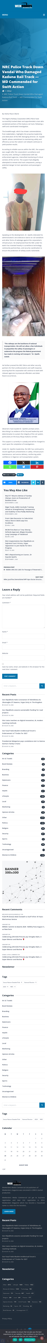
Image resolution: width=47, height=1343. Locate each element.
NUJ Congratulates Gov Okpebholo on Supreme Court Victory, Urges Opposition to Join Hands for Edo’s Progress (19, 544)
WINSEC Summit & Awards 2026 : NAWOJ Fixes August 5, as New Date (23, 928)
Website (5, 653)
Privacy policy (29, 1340)
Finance (5, 785)
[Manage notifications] (42, 1338)
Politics (5, 823)
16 (42, 1147)
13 (23, 1147)
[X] (23, 463)
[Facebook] (10, 463)
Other (9, 91)
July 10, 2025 (10, 550)
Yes (15, 1340)
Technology (6, 844)
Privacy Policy (7, 1319)
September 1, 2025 (12, 559)
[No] (44, 1336)
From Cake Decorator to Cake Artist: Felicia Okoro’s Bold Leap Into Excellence (19, 520)
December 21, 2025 (12, 502)
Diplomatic (6, 780)
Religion (5, 828)
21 (29, 1151)
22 (35, 1151)
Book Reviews (7, 764)
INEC (12, 987)
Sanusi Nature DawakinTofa (12, 982)
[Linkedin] (37, 463)
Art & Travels (7, 759)
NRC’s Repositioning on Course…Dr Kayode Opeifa (18, 556)
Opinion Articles (8, 812)
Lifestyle (5, 796)
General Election (30, 982)
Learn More (8, 1211)
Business (5, 775)
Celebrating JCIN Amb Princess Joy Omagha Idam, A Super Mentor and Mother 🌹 (21, 938)
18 (11, 1151)
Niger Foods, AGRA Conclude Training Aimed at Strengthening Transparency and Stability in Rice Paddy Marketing (20, 509)
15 (35, 1147)
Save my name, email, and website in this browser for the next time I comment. (23, 668)
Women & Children (9, 855)
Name (5, 632)
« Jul (3, 1169)
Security (5, 834)
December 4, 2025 (11, 514)
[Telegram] (23, 467)
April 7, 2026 (10, 525)
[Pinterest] (37, 467)
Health (4, 791)
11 (11, 1147)
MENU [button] (5, 14)
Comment (6, 603)
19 (17, 1151)
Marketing (6, 807)
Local (4, 801)
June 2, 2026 (10, 536)
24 (5, 1156)
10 (5, 1147)
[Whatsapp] (10, 467)
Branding (5, 769)
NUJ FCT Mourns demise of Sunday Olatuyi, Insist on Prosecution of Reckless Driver (18, 498)
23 (42, 1151)
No (21, 1340)
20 (23, 1151)
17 (5, 1151)
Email (5, 643)
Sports (4, 839)
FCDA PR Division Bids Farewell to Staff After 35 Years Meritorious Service (22, 918)
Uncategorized (7, 850)
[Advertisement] (23, 44)
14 (29, 1147)
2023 (5, 987)
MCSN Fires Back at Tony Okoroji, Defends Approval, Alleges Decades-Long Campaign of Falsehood (18, 532)
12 (17, 1147)
